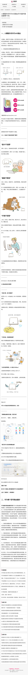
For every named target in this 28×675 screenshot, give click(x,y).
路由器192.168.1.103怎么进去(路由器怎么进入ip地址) (12, 640)
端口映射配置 (4, 589)
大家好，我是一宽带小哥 (6, 594)
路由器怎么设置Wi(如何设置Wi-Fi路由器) (9, 615)
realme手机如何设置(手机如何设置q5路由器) (10, 629)
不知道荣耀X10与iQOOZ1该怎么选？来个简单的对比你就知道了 (14, 581)
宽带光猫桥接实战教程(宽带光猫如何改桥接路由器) (11, 645)
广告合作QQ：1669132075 (14, 668)
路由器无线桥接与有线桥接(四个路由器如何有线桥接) (12, 618)
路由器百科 (13, 9)
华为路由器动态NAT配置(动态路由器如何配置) (10, 624)
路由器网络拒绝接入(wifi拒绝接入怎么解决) (10, 656)
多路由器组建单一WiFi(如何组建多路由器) (9, 613)
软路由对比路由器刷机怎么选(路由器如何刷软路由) (11, 605)
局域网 (2, 9)
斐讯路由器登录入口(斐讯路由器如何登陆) (9, 659)
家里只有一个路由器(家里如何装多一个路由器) (10, 607)
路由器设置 (4, 4)
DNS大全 (5, 6)
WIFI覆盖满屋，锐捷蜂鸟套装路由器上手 (9, 591)
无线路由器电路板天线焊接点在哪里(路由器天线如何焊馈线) (13, 661)
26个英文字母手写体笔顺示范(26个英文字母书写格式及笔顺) (13, 650)
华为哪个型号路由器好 (7, 26)
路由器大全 (14, 4)
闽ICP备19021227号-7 (14, 671)
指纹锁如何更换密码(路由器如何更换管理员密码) (11, 610)
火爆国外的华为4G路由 (7, 24)
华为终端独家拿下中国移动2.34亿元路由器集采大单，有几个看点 (14, 575)
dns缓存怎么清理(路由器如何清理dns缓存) (10, 621)
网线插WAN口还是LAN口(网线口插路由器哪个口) (11, 637)
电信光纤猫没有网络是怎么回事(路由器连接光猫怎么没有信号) (14, 653)
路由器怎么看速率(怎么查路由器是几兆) (9, 648)
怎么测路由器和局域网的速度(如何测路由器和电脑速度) (12, 626)
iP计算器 (14, 6)
